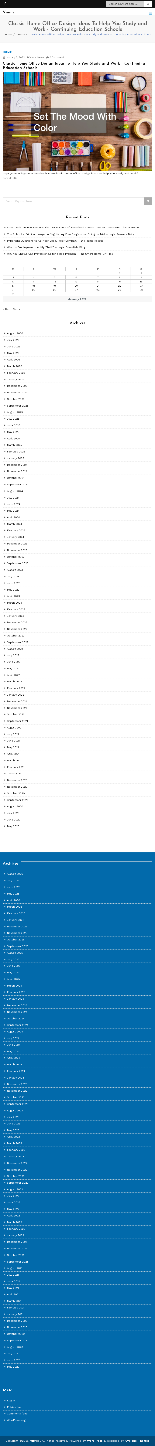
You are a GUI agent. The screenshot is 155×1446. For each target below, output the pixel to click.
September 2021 (17, 720)
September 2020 (18, 799)
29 (119, 289)
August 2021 (14, 727)
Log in (11, 1400)
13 (76, 281)
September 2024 (17, 484)
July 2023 (13, 576)
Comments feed (17, 1413)
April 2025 (13, 438)
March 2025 (14, 444)
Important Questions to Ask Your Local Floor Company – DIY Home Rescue (55, 240)
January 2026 (15, 379)
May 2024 (13, 510)
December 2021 (17, 701)
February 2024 (16, 530)
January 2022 (15, 694)
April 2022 (13, 675)
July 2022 (13, 655)
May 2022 (13, 668)
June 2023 (13, 583)
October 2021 (15, 714)
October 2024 (16, 477)
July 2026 (13, 339)
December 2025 (17, 385)
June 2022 (13, 661)
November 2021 (17, 707)
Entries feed (14, 1407)
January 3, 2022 (15, 57)
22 (119, 285)
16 (141, 281)
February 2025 (16, 451)
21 (98, 285)
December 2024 (17, 464)
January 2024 (15, 536)
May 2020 (13, 826)
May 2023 (13, 589)
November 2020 (17, 786)
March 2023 (14, 602)
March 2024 (14, 523)
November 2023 (17, 550)
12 (54, 281)
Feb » (16, 309)
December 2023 (17, 543)
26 (54, 289)
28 (98, 289)
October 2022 (16, 635)
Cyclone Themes (137, 1440)
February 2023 (16, 609)
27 (76, 289)
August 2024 (15, 491)
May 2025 (13, 431)
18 (33, 285)
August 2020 (15, 806)
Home (8, 34)
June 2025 (13, 425)
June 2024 (13, 504)
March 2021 (14, 760)
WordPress (95, 1440)
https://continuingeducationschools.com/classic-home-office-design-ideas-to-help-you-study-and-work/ (70, 173)
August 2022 (15, 648)
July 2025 (13, 418)
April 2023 (13, 596)
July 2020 (13, 812)
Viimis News (36, 57)
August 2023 (15, 569)
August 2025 (15, 412)
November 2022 (17, 628)
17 (13, 285)
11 (34, 281)
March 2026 (14, 366)
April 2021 (13, 753)
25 (33, 289)
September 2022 (17, 642)
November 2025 (17, 392)
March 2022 (14, 681)
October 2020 (16, 793)
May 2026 (13, 352)
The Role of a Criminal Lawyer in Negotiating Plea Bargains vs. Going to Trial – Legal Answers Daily (70, 234)
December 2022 (17, 622)
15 (119, 281)
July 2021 (13, 734)
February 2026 (16, 372)
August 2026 (15, 333)
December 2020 (17, 780)
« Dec (6, 309)
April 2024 (13, 517)
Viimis (35, 1440)
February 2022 (16, 688)
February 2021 (16, 767)
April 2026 (13, 359)
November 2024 (17, 471)
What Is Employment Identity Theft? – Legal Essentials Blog (46, 247)
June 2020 (13, 819)
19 (54, 285)
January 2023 (15, 615)
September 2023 (17, 563)
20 (76, 285)
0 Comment (56, 57)
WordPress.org (16, 1420)
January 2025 (15, 458)
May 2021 (13, 747)
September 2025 (17, 405)
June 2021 (13, 740)
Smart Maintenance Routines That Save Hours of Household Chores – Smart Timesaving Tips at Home (73, 227)
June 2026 (13, 346)
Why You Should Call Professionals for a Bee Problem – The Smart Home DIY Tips (60, 253)
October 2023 (16, 556)
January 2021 (15, 773)
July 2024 (13, 497)
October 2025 (16, 399)
